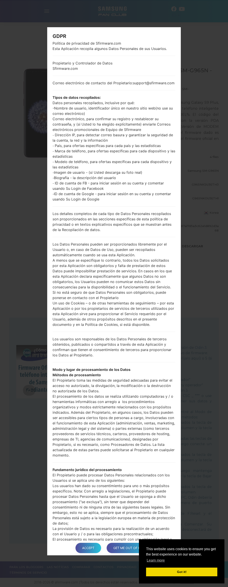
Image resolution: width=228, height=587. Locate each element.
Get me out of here (129, 548)
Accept (88, 548)
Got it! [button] (182, 572)
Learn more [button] (156, 560)
